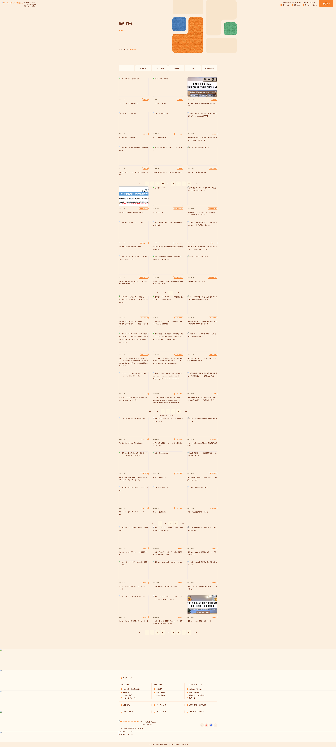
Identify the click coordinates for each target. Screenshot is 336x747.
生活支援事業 (160, 692)
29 (168, 184)
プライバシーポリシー (197, 712)
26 (189, 632)
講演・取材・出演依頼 (301, 2)
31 (178, 184)
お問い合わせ (313, 2)
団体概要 (126, 692)
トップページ (123, 49)
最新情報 (126, 705)
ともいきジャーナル (130, 698)
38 (189, 184)
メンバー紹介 (127, 695)
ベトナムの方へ (162, 705)
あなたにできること (196, 689)
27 (157, 184)
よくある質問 (161, 712)
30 (173, 184)
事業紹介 (159, 689)
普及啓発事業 (160, 695)
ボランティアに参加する (197, 695)
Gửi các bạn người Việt (288, 2)
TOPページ (127, 678)
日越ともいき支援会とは (131, 689)
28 (163, 184)
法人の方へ (193, 698)
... (152, 184)
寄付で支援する (194, 692)
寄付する (326, 3)
